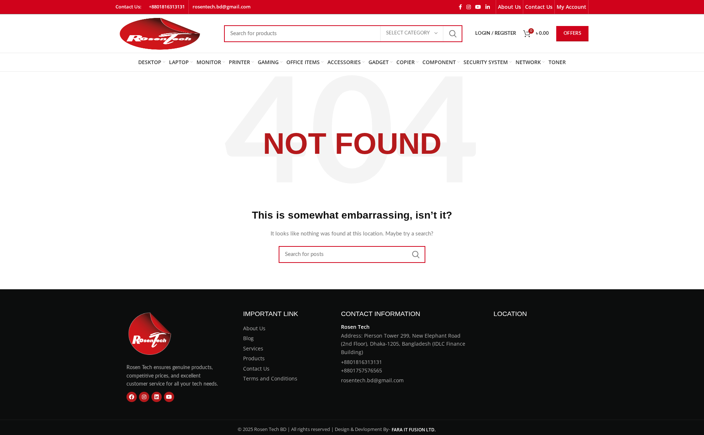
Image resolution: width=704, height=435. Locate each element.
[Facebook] (131, 397)
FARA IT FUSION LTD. (414, 430)
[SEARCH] (452, 33)
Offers (572, 33)
